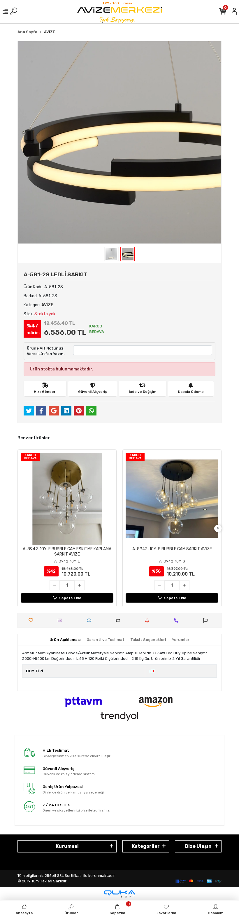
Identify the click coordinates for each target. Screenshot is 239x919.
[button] (33, 142)
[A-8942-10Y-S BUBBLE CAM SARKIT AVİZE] (172, 499)
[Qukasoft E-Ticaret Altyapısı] (119, 893)
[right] (218, 528)
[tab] (65, 640)
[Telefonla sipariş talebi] (178, 620)
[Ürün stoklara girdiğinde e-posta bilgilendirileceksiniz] (148, 620)
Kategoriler (146, 846)
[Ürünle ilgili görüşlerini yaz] (90, 620)
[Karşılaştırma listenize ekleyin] (119, 620)
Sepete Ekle (70, 598)
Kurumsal (67, 846)
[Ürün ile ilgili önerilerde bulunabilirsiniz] (207, 620)
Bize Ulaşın (198, 846)
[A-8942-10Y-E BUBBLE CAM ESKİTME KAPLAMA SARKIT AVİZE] (67, 499)
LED (152, 671)
